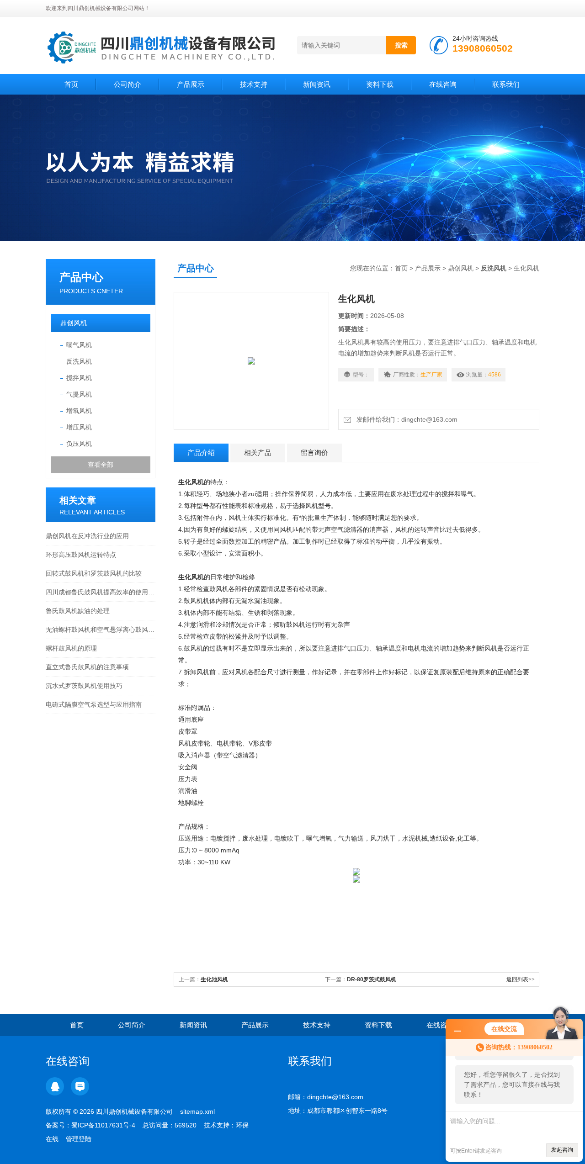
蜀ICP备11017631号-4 (103, 1125)
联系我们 (506, 84)
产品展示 (190, 84)
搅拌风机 (79, 377)
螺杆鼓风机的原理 (71, 648)
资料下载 (380, 84)
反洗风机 (79, 361)
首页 (71, 84)
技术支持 (253, 84)
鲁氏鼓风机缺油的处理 (78, 610)
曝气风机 (79, 345)
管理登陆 (78, 1139)
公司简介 (127, 84)
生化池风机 (214, 979)
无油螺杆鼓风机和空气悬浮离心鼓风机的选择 (100, 629)
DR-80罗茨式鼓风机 (371, 979)
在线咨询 (443, 84)
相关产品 (257, 452)
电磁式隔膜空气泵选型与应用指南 (94, 704)
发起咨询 (562, 1150)
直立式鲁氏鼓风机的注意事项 (87, 667)
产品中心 (81, 277)
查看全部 (100, 464)
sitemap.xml (197, 1111)
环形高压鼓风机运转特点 (81, 554)
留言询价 (314, 452)
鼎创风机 (73, 323)
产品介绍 (201, 452)
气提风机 (79, 394)
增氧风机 (79, 410)
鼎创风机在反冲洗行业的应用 (87, 536)
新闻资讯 (316, 84)
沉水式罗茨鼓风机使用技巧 (84, 685)
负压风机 (79, 443)
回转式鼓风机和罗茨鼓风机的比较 (94, 573)
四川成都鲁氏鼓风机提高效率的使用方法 (100, 592)
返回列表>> (520, 979)
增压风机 (79, 427)
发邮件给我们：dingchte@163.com (405, 419)
